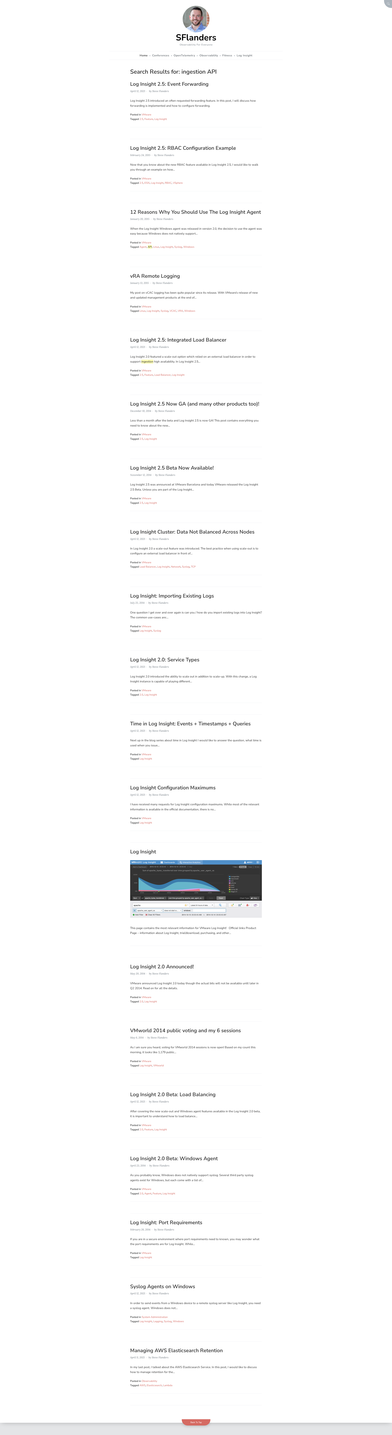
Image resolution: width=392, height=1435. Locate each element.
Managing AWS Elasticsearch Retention (176, 1350)
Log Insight (160, 119)
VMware (146, 114)
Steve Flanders (160, 91)
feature (148, 119)
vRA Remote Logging (155, 276)
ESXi (147, 183)
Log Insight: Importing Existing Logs (172, 595)
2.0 (141, 694)
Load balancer (162, 375)
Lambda (167, 1385)
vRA (180, 311)
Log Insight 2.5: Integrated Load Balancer (178, 339)
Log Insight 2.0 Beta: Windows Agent (174, 1158)
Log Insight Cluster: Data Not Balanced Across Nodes (192, 531)
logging (158, 1321)
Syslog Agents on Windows (162, 1286)
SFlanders (196, 37)
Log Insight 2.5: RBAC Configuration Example (183, 148)
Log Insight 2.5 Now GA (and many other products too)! (194, 403)
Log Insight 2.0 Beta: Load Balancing (173, 1094)
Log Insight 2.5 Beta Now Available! (172, 467)
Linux (156, 247)
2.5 (141, 119)
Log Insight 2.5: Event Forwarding (169, 84)
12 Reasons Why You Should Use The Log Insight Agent (195, 212)
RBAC (168, 183)
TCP (193, 566)
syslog (178, 247)
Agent (143, 247)
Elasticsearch (154, 1385)
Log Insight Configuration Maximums (173, 787)
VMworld (158, 1065)
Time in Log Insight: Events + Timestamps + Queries (190, 723)
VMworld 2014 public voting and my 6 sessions (185, 1030)
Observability (149, 1381)
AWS (142, 1385)
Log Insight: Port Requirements (166, 1222)
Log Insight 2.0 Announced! (162, 966)
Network (176, 566)
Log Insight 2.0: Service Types (164, 659)
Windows (188, 247)
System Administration (155, 1317)
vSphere (178, 183)
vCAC (173, 311)
